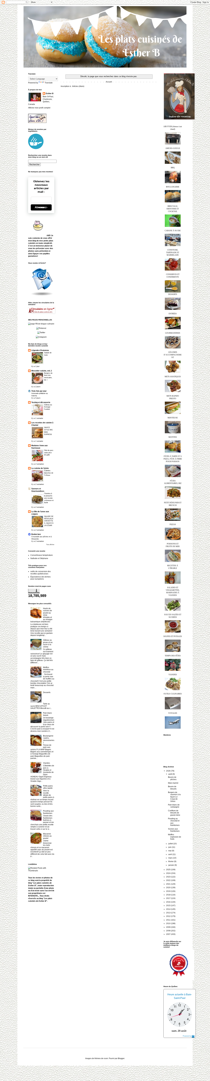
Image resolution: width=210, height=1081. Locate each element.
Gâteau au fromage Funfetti (48, 407)
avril (170, 854)
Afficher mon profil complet (39, 108)
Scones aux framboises (174, 830)
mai (170, 851)
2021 (168, 884)
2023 (168, 877)
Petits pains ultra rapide (48, 787)
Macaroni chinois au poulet (47, 836)
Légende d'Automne (40, 350)
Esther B (49, 93)
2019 (168, 891)
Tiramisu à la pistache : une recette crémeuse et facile (48, 498)
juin (170, 847)
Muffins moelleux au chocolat (48, 669)
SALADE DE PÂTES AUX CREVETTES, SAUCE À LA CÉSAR (48, 520)
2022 (168, 880)
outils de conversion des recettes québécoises (40, 572)
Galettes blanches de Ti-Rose (48, 473)
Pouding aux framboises (48, 812)
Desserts (46, 692)
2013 (168, 913)
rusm (106, 1058)
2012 (168, 916)
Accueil (109, 82)
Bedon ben (36, 534)
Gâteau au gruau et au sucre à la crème (48, 643)
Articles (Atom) (78, 86)
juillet (170, 844)
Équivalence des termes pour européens (40, 578)
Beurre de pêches (172, 778)
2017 (168, 898)
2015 (168, 905)
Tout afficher (50, 544)
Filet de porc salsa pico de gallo (48, 452)
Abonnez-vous (41, 207)
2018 (168, 895)
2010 (168, 923)
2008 (168, 931)
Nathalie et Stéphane (39, 558)
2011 (168, 920)
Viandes (46, 763)
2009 (168, 927)
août (170, 774)
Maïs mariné (173, 783)
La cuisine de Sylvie (40, 468)
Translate (49, 83)
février (171, 861)
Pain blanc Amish (47, 714)
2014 (168, 909)
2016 (168, 902)
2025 (168, 870)
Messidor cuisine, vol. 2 (41, 371)
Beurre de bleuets (172, 787)
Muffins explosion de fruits (174, 837)
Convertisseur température (41, 555)
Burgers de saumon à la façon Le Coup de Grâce (174, 796)
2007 (168, 934)
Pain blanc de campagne (174, 806)
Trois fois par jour (39, 391)
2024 (168, 873)
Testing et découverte (40, 402)
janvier (171, 865)
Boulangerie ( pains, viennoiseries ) (48, 739)
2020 (168, 887)
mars (170, 858)
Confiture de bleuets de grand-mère (174, 813)
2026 (168, 771)
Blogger (121, 1058)
